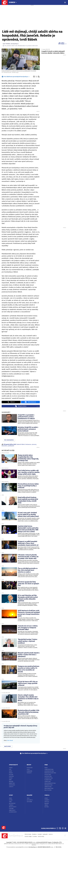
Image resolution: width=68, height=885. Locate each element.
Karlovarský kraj (49, 788)
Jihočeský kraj (48, 776)
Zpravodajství (13, 764)
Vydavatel (45, 834)
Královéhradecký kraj (50, 783)
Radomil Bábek (21, 444)
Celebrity (47, 800)
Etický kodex (28, 834)
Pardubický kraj (48, 785)
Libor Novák (10, 740)
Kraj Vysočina (48, 790)
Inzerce (51, 834)
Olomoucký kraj (49, 778)
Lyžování (11, 808)
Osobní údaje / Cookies (31, 836)
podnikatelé (11, 446)
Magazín (11, 781)
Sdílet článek (62, 43)
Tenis (10, 801)
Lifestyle (47, 801)
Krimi (10, 779)
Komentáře (29, 771)
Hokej (10, 798)
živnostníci (4, 446)
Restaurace (28, 444)
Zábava (46, 805)
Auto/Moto (30, 800)
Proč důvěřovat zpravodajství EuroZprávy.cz (16, 76)
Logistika (11, 776)
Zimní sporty (12, 810)
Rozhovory (30, 767)
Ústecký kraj (48, 774)
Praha (46, 767)
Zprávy (46, 798)
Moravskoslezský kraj (50, 772)
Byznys (11, 772)
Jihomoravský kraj (49, 771)
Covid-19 (11, 786)
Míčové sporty (12, 806)
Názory (29, 764)
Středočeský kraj (49, 769)
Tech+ (28, 798)
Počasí (10, 778)
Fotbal (11, 800)
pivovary (34, 444)
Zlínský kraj (48, 781)
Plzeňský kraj (48, 779)
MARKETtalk (12, 783)
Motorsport (12, 803)
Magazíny (29, 795)
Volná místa (41, 836)
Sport (10, 771)
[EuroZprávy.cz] (5, 2)
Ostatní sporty (13, 812)
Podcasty (29, 772)
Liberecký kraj (48, 786)
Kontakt (40, 834)
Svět (10, 769)
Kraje (46, 764)
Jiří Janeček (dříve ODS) (10, 444)
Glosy (28, 769)
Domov (12, 2)
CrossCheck (12, 785)
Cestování (29, 801)
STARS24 (47, 795)
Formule (11, 805)
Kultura (11, 774)
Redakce (34, 834)
